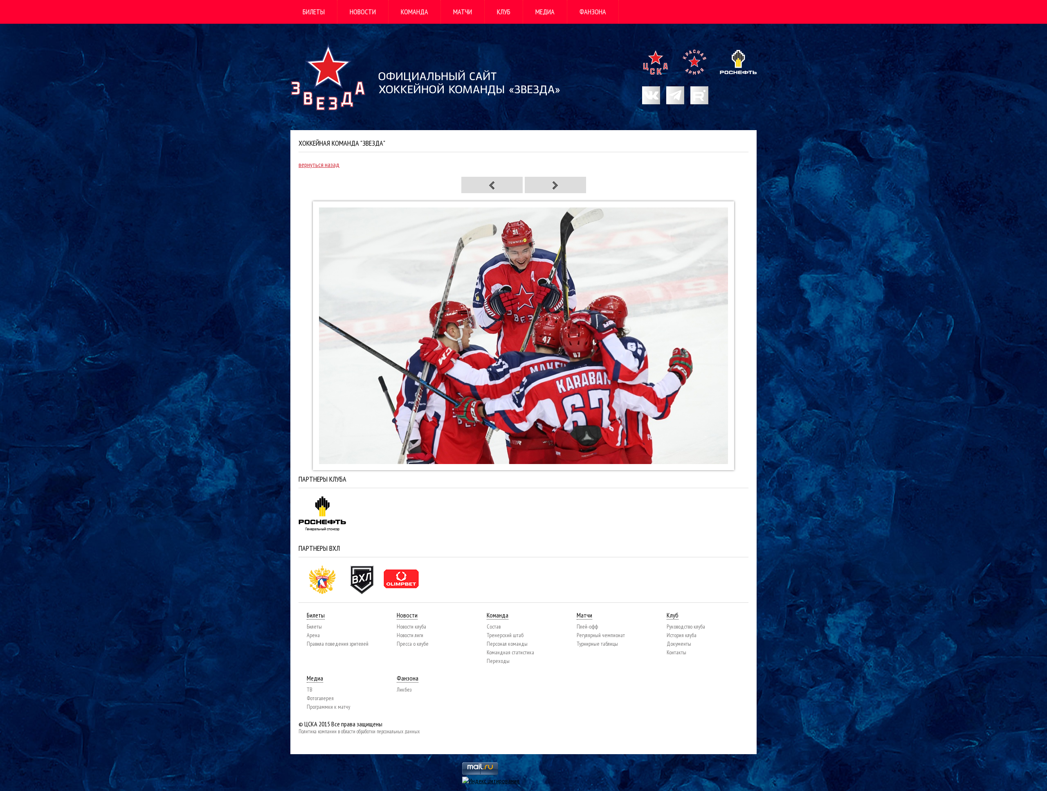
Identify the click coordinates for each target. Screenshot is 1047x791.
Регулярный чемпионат (601, 635)
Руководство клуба (686, 626)
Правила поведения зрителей (337, 643)
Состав (494, 626)
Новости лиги (410, 635)
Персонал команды (507, 643)
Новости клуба (411, 626)
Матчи (462, 11)
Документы (679, 643)
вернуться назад (319, 164)
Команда (414, 11)
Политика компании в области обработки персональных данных (359, 731)
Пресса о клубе (413, 643)
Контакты (676, 652)
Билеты (314, 11)
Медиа (545, 11)
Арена (313, 635)
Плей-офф (587, 626)
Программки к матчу (328, 706)
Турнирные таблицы (597, 643)
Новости (363, 11)
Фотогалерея (320, 698)
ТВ (309, 689)
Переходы (498, 661)
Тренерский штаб (505, 635)
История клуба (682, 635)
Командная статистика (510, 652)
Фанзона (593, 11)
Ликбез (404, 689)
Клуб (503, 11)
